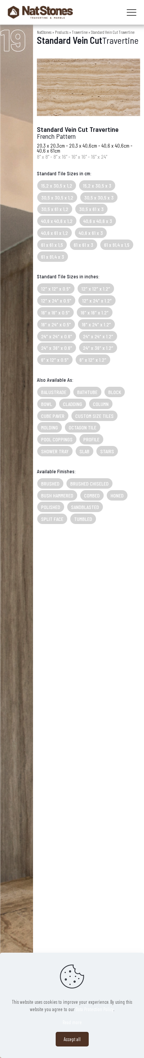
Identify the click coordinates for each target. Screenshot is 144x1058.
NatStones (44, 32)
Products (61, 32)
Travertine (80, 32)
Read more (72, 1022)
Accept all (72, 1039)
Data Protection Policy (95, 1009)
